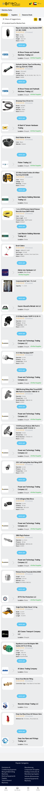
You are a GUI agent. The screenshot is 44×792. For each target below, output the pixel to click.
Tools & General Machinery (6, 781)
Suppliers (14, 15)
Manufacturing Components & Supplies (32, 768)
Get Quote (17, 790)
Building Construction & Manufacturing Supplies (32, 773)
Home (6, 790)
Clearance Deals (27, 15)
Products (4, 15)
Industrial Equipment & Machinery (31, 779)
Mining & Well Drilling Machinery (8, 773)
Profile (38, 790)
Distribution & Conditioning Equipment (9, 768)
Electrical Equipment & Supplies (8, 777)
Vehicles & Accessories (32, 776)
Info (28, 790)
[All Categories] (3, 3)
